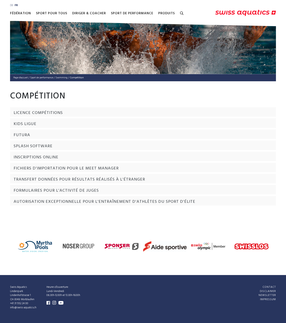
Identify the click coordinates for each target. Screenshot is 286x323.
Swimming (61, 78)
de (11, 5)
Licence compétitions (38, 113)
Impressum (268, 299)
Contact (269, 287)
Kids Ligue (25, 124)
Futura (22, 135)
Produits (166, 13)
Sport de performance (132, 13)
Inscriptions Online (36, 157)
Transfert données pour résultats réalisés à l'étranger (79, 179)
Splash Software (33, 146)
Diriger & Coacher (89, 13)
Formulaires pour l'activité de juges (56, 190)
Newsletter (267, 295)
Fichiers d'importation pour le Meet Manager (66, 168)
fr (16, 5)
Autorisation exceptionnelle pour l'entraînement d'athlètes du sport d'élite (104, 201)
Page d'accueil (20, 78)
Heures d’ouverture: (57, 287)
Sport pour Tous (51, 13)
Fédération (20, 13)
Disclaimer (268, 291)
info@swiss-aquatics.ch (23, 307)
